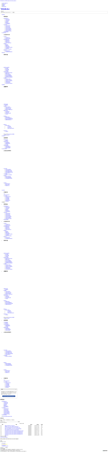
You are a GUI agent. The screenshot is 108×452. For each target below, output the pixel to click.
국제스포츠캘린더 (8, 329)
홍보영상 (6, 44)
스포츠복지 (5, 173)
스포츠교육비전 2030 (8, 170)
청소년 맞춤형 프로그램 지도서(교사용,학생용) (12, 429)
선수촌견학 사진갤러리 (8, 83)
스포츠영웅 (7, 48)
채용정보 (5, 175)
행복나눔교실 (7, 73)
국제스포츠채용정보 (8, 177)
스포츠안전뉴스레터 (8, 218)
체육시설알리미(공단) (11, 128)
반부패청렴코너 (7, 183)
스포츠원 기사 (7, 37)
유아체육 (6, 68)
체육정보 (3, 14)
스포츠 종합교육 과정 (8, 171)
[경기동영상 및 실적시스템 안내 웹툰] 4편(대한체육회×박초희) (14, 430)
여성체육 (6, 256)
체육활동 (5, 290)
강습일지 (6, 298)
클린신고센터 (7, 184)
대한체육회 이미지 (6, 39)
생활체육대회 (7, 301)
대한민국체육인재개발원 (9, 353)
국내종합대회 (7, 142)
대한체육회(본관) (8, 196)
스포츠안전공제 (7, 27)
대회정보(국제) (6, 327)
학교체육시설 (10, 127)
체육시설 (5, 124)
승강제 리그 (5, 130)
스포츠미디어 (4, 32)
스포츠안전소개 (7, 25)
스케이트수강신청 (8, 108)
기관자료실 (7, 208)
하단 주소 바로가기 (13, 0)
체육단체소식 (7, 210)
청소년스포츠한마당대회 (9, 118)
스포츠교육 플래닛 (8, 169)
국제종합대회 (7, 328)
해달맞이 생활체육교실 (8, 109)
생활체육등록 (6, 104)
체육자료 (6, 209)
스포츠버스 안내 (7, 264)
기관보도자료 (7, 20)
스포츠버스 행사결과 (8, 79)
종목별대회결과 (7, 143)
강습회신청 (7, 112)
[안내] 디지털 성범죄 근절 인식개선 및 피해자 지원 (12, 427)
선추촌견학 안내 (7, 81)
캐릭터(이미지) (7, 228)
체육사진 (5, 236)
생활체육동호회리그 (8, 119)
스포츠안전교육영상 (8, 216)
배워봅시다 (7, 45)
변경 (5, 436)
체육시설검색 (7, 125)
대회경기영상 (7, 46)
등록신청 (6, 140)
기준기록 (6, 144)
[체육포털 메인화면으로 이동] (4, 9)
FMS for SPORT (6, 317)
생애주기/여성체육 (6, 67)
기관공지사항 (7, 19)
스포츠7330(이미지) (8, 42)
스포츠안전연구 (7, 26)
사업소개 (6, 131)
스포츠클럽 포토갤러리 (8, 51)
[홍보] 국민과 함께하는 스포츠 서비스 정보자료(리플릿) (13, 428)
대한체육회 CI (7, 40)
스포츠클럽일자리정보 (8, 178)
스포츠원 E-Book (7, 38)
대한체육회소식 (6, 18)
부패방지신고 (7, 185)
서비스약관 (3, 443)
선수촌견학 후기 (7, 82)
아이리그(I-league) (8, 74)
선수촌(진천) (7, 197)
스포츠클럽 (9, 126)
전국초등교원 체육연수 (8, 76)
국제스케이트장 (7, 200)
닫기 (15, 389)
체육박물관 (7, 387)
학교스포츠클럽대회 (8, 75)
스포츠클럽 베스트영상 (8, 47)
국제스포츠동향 (7, 147)
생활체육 (3, 84)
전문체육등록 (6, 139)
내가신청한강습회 (8, 297)
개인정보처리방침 (4, 444)
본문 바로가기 (2, 0)
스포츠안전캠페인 (8, 217)
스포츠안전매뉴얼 (8, 28)
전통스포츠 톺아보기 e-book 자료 (10, 425)
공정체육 (5, 369)
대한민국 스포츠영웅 (8, 174)
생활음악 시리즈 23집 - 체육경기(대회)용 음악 (11, 426)
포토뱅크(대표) (7, 50)
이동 (6, 447)
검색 (13, 12)
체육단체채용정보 (8, 176)
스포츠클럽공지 (7, 23)
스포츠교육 (5, 168)
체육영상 (5, 43)
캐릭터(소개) (7, 227)
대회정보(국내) (6, 141)
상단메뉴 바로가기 (7, 0)
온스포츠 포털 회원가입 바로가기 (8, 396)
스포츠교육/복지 (4, 148)
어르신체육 (7, 255)
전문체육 (3, 135)
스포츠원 (5, 36)
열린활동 (5, 263)
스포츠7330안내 (7, 106)
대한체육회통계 (6, 31)
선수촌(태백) (7, 199)
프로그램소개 (7, 111)
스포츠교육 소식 (7, 354)
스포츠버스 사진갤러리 (8, 80)
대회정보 (5, 300)
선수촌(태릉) (7, 198)
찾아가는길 (5, 195)
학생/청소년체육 (6, 71)
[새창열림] (3, 4)
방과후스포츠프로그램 (8, 72)
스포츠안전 (5, 24)
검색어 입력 (3, 12)
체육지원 (3, 52)
